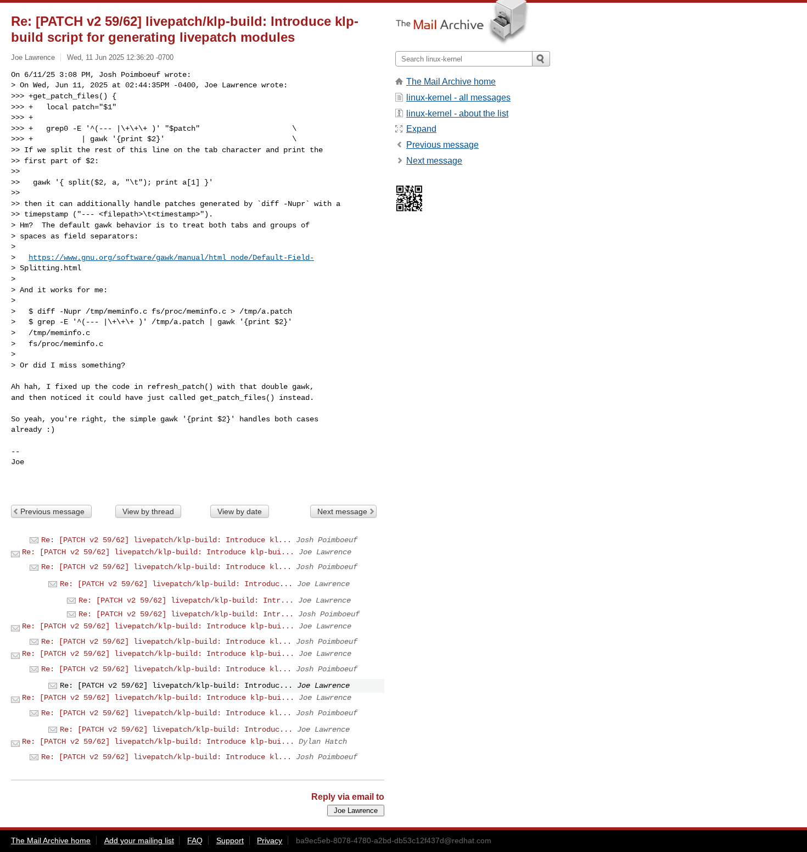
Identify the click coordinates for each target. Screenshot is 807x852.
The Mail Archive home (451, 81)
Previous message (52, 511)
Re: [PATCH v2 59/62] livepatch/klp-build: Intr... (186, 600)
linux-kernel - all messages (458, 97)
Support (230, 840)
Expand (421, 128)
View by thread (148, 511)
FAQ (195, 840)
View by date (239, 511)
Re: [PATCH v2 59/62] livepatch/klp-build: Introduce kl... (166, 540)
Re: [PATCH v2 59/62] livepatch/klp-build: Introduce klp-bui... (158, 552)
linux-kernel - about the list (457, 113)
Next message (342, 511)
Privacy (269, 840)
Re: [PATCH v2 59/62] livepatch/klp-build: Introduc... (176, 584)
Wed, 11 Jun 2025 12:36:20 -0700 (120, 57)
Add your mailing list (139, 840)
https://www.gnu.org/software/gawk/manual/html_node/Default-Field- (171, 257)
